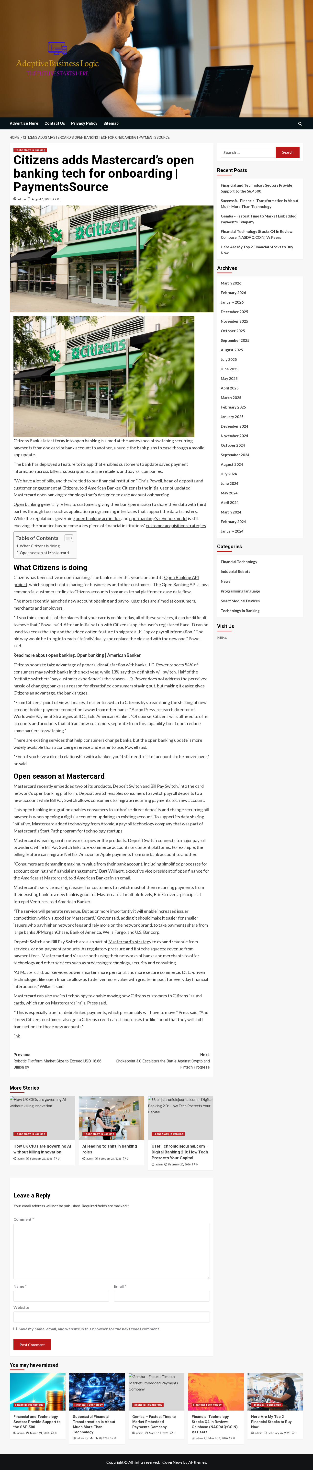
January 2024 (232, 531)
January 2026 (232, 302)
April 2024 (230, 502)
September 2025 (235, 340)
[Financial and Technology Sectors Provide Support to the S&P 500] (38, 1392)
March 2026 (231, 283)
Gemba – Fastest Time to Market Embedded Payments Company (258, 219)
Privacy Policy (84, 123)
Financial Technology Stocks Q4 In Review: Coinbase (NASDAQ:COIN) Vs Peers (257, 234)
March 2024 (231, 512)
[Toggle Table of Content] (66, 538)
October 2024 (233, 445)
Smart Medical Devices (240, 601)
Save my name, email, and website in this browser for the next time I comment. (89, 1328)
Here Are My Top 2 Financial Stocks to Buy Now (257, 250)
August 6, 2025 (41, 199)
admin (22, 199)
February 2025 (233, 407)
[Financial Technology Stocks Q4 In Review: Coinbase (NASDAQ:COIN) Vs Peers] (216, 1392)
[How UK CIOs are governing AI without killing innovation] (42, 1118)
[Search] (300, 123)
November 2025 (234, 321)
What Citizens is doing (40, 545)
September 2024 (235, 455)
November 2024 (234, 435)
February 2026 (233, 292)
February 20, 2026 (179, 1164)
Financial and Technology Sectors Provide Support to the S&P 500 (256, 188)
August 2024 (232, 464)
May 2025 (229, 378)
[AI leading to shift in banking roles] (111, 1118)
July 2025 (229, 359)
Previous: (57, 1061)
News (225, 581)
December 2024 (234, 426)
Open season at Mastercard (44, 552)
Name (20, 1286)
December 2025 (234, 311)
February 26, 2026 (279, 1433)
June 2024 (229, 483)
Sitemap (111, 123)
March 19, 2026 (158, 1433)
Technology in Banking (30, 150)
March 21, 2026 (39, 1433)
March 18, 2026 (218, 1438)
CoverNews (172, 1462)
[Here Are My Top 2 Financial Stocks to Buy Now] (275, 1392)
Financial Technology (239, 561)
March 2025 (231, 397)
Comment (23, 1219)
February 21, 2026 (110, 1158)
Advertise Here (24, 123)
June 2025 (229, 369)
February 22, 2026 (41, 1158)
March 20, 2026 (99, 1438)
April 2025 (230, 388)
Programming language (240, 591)
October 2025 (233, 331)
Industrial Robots (235, 571)
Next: (163, 1061)
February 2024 (233, 521)
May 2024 (229, 493)
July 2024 (229, 474)
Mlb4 (222, 637)
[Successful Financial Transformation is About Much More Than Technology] (97, 1392)
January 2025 (232, 416)
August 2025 (232, 350)
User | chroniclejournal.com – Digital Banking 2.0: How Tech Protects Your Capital (180, 1152)
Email (120, 1286)
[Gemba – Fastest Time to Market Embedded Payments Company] (156, 1392)
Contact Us (55, 123)
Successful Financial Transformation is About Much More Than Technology (260, 203)
